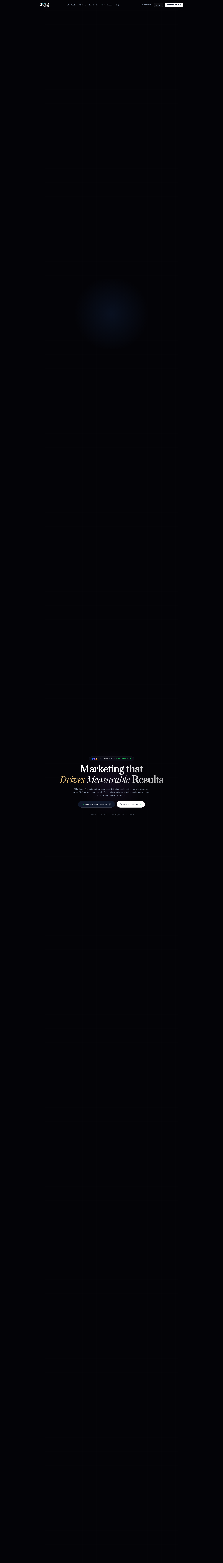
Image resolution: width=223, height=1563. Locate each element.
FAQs (118, 5)
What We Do (71, 5)
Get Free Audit (173, 5)
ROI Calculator (107, 5)
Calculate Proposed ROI (97, 804)
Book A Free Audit (131, 804)
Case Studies (93, 5)
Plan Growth (145, 5)
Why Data (82, 5)
